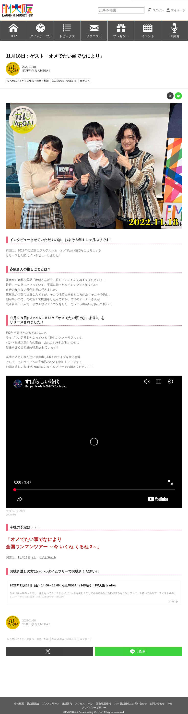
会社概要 (19, 703)
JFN (169, 703)
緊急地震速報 (103, 703)
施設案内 (67, 703)
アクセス (80, 703)
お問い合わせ (157, 703)
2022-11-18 (29, 66)
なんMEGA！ (43, 70)
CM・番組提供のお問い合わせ (130, 703)
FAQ (90, 703)
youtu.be (11, 514)
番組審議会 (33, 703)
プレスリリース (50, 703)
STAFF (26, 70)
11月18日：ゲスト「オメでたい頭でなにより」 (55, 56)
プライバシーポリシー (94, 707)
